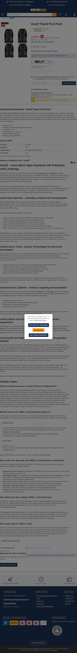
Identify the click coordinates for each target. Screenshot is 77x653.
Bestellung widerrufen (38, 643)
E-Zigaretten (42, 173)
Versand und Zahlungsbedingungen (47, 596)
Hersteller (68, 604)
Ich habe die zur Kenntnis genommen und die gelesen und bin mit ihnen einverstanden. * (54, 78)
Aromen (2, 328)
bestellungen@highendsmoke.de (16, 599)
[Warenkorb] (74, 15)
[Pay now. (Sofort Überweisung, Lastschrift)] (29, 623)
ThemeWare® (53, 650)
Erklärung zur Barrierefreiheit (45, 606)
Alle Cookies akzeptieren (38, 335)
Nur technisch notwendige (38, 325)
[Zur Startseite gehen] (38, 10)
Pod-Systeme (53, 173)
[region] (16, 42)
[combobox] (29, 14)
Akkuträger (50, 291)
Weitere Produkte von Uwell (10, 541)
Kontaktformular (69, 601)
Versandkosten (34, 648)
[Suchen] (54, 14)
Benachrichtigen (69, 83)
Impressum (40, 601)
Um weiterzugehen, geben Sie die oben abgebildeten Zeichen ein (40, 66)
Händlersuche (69, 596)
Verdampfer (40, 291)
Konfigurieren (38, 330)
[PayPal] (6, 623)
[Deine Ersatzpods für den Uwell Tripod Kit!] (16, 43)
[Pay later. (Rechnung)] (36, 623)
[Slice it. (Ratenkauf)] (22, 623)
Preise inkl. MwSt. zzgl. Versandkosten (42, 42)
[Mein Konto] (66, 15)
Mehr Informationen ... (41, 320)
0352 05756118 (10, 603)
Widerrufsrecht (69, 598)
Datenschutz (40, 604)
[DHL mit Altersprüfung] (14, 623)
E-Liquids (24, 326)
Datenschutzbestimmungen (50, 77)
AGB (39, 79)
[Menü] (2, 15)
